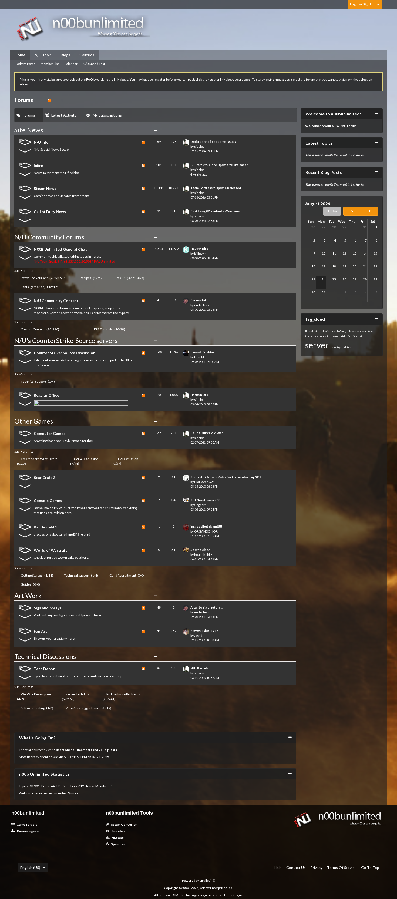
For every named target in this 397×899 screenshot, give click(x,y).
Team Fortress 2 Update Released (215, 188)
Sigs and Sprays (47, 608)
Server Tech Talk (77, 694)
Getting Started (32, 575)
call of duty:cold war (345, 331)
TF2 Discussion (127, 459)
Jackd (198, 635)
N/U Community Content (56, 300)
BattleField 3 (45, 527)
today (333, 347)
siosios (199, 146)
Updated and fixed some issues (213, 142)
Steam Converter (123, 824)
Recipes (85, 278)
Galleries (86, 54)
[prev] (352, 211)
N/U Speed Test (94, 64)
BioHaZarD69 (204, 482)
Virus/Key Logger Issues (83, 708)
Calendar (71, 64)
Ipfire (38, 165)
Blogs (65, 54)
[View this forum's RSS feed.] (143, 146)
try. (339, 347)
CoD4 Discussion (86, 459)
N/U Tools (43, 54)
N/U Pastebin (200, 668)
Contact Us (296, 867)
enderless (201, 305)
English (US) (30, 867)
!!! (306, 331)
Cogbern (200, 505)
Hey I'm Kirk (199, 249)
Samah (73, 793)
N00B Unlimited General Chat (60, 249)
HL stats (117, 837)
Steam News (45, 188)
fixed (370, 331)
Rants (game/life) (33, 287)
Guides (26, 584)
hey (316, 336)
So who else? (200, 550)
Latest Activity (63, 115)
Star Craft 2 (44, 477)
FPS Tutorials (103, 329)
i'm (329, 336)
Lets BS (120, 278)
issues (336, 336)
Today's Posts (25, 64)
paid (361, 336)
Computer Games (49, 433)
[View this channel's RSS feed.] (49, 100)
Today (332, 211)
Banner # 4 (198, 300)
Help (278, 867)
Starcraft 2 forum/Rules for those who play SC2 (225, 477)
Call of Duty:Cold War (206, 433)
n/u (348, 336)
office (354, 336)
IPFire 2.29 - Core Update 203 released (219, 165)
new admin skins (202, 352)
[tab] (29, 115)
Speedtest (118, 844)
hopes (322, 336)
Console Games (48, 500)
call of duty (327, 331)
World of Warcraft (50, 550)
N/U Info (41, 142)
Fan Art (40, 631)
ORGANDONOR (206, 531)
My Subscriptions (107, 115)
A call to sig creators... (206, 607)
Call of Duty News (50, 211)
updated (346, 347)
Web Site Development (37, 694)
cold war (361, 331)
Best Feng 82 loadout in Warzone (215, 211)
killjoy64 (200, 254)
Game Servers (26, 824)
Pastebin (118, 831)
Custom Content (33, 329)
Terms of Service (341, 867)
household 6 (203, 555)
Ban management (29, 831)
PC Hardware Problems (123, 694)
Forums (29, 115)
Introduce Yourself (34, 278)
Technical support (33, 381)
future (308, 336)
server (317, 345)
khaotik (199, 357)
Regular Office (46, 395)
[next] (369, 211)
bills (317, 331)
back (311, 331)
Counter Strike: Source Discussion (64, 353)
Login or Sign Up (362, 4)
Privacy (316, 867)
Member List (50, 64)
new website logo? (204, 631)
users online (65, 750)
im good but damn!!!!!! (206, 526)
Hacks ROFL (199, 395)
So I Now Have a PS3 (205, 500)
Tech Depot (44, 668)
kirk (343, 336)
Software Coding (33, 708)
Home (20, 54)
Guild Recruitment (122, 575)
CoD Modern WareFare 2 (39, 459)
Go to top (370, 867)
